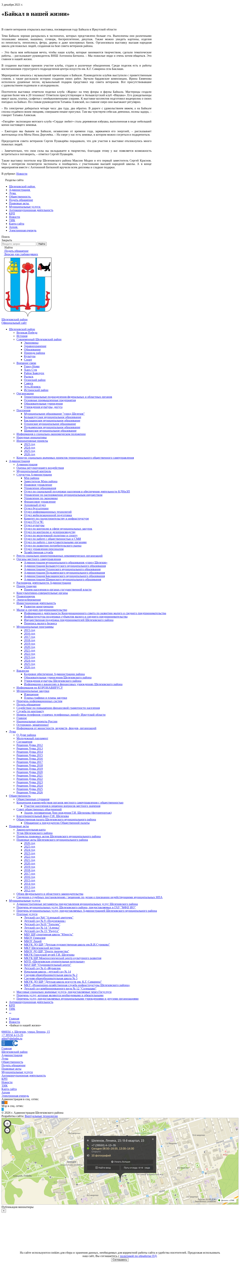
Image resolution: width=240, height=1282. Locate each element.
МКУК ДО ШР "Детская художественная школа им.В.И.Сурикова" (67, 944)
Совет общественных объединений (39, 809)
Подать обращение (28, 704)
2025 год (29, 451)
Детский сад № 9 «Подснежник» (45, 920)
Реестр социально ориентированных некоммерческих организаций (59, 555)
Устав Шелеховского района (34, 833)
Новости (21, 173)
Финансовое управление (40, 501)
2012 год (29, 890)
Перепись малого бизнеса (40, 623)
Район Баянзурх (34, 373)
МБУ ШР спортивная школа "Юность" (48, 934)
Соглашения (24, 741)
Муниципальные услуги (24, 900)
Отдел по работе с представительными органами (55, 542)
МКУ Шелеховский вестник (42, 948)
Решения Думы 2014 (29, 751)
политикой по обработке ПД (138, 1256)
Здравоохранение (35, 346)
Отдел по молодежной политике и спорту (51, 535)
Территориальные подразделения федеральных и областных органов (68, 396)
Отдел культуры (34, 525)
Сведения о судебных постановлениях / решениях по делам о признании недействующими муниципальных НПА (89, 897)
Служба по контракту (30, 711)
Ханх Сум (30, 369)
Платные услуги (27, 914)
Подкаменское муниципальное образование (52, 427)
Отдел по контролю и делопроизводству (50, 532)
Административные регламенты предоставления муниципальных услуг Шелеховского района (77, 904)
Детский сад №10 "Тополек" (42, 924)
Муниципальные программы (35, 626)
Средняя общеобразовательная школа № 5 (50, 978)
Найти (41, 243)
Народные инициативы (31, 437)
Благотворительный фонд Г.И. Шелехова (42, 816)
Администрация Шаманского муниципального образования (62, 579)
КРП (12, 1005)
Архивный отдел (35, 505)
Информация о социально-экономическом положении (51, 434)
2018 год (29, 640)
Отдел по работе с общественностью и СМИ (52, 538)
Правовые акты (19, 826)
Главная (7, 1048)
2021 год (29, 650)
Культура (29, 356)
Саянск (28, 383)
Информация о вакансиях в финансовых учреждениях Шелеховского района (73, 684)
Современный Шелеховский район (39, 339)
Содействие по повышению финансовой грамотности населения (58, 707)
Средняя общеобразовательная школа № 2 (50, 975)
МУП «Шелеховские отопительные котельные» (54, 961)
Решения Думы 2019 (29, 768)
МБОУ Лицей (33, 941)
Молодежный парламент (32, 738)
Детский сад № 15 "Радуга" (41, 931)
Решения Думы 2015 (29, 755)
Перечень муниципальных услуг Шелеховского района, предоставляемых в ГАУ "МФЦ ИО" (76, 907)
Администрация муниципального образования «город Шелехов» (65, 562)
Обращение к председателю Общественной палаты (57, 822)
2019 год (29, 643)
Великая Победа (26, 332)
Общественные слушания (32, 799)
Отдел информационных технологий (48, 511)
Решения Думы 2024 (29, 785)
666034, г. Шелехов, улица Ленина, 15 (26, 1031)
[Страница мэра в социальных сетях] (3, 1109)
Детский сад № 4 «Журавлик (42, 968)
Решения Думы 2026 (29, 792)
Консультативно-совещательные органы (42, 593)
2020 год (29, 647)
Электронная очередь (15, 1095)
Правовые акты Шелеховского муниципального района (52, 839)
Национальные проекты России (36, 721)
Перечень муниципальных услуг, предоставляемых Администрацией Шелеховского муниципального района (86, 910)
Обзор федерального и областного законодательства (49, 893)
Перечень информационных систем (39, 701)
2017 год (29, 636)
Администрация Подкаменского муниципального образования (64, 572)
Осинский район (35, 380)
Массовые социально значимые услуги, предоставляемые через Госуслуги (64, 991)
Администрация (19, 461)
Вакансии (22, 670)
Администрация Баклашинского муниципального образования (64, 576)
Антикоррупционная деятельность (31, 1002)
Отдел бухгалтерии (36, 508)
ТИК (12, 1008)
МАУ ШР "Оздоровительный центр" (47, 964)
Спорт (28, 359)
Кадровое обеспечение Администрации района (54, 674)
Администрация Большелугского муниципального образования (65, 565)
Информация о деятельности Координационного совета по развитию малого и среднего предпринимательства (95, 613)
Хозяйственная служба (38, 552)
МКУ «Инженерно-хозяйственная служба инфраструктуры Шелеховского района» (77, 985)
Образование (32, 349)
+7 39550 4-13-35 (12, 1035)
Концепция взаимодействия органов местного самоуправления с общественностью (69, 802)
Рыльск (28, 376)
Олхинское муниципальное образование (50, 423)
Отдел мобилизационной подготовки (48, 515)
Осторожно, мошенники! (32, 724)
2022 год (29, 653)
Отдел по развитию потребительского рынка (52, 545)
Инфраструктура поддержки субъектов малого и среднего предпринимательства (76, 616)
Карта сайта (9, 1089)
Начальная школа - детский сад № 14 (47, 971)
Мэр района (31, 478)
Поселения (23, 410)
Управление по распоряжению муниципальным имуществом (63, 494)
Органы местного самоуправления (38, 559)
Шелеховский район (22, 329)
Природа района (34, 352)
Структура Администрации (34, 474)
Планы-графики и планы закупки (45, 697)
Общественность (20, 795)
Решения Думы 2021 (29, 775)
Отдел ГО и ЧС (34, 522)
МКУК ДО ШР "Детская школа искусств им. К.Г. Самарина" (63, 981)
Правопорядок (25, 596)
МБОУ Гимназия (34, 937)
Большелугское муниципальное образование (52, 417)
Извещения (31, 694)
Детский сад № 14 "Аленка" (42, 927)
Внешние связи (26, 363)
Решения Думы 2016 (29, 758)
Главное (21, 718)
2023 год (29, 444)
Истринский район (36, 390)
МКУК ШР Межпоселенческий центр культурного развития (62, 958)
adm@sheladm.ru (12, 1038)
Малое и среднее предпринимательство (41, 609)
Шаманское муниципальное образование (50, 430)
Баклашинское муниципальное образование (52, 420)
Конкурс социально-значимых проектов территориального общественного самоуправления (75, 457)
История (21, 336)
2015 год (29, 630)
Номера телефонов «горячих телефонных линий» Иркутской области (61, 714)
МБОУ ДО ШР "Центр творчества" (46, 951)
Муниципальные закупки (32, 691)
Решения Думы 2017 (29, 762)
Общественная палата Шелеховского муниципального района (56, 819)
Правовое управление (38, 484)
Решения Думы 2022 (29, 778)
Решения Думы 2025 (29, 789)
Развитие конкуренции (38, 606)
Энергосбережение (28, 599)
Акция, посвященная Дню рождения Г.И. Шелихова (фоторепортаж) (68, 812)
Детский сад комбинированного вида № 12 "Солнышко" (60, 988)
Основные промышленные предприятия (50, 400)
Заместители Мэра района (40, 481)
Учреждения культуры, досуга (43, 407)
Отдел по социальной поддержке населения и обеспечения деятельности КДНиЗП (77, 491)
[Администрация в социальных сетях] (3, 1102)
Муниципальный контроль (33, 471)
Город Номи (32, 366)
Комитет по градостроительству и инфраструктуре (56, 518)
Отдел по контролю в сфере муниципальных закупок (58, 528)
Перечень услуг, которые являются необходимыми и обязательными (60, 995)
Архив (6, 1092)
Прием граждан (26, 586)
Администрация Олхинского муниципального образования (62, 569)
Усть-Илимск (32, 386)
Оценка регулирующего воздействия (40, 467)
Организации (25, 393)
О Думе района (26, 735)
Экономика (31, 342)
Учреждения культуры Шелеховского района (52, 680)
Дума (12, 731)
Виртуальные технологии (41, 1116)
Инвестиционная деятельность (36, 603)
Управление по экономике (41, 498)
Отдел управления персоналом (44, 549)
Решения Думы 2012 (29, 745)
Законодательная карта (31, 829)
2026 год (29, 454)
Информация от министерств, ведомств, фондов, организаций (56, 728)
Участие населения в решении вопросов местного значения (62, 806)
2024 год (29, 447)
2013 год (29, 887)
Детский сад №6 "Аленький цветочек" (49, 917)
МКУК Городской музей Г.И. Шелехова (49, 954)
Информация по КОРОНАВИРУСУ (39, 687)
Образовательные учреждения (43, 403)
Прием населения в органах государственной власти (58, 589)
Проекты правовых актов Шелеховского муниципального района (58, 836)
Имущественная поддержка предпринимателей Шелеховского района (68, 620)
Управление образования (40, 488)
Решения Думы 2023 (29, 782)
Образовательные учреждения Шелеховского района (58, 677)
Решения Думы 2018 (29, 765)
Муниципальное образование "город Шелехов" (54, 413)
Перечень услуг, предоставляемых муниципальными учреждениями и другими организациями (77, 998)
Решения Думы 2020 (29, 772)
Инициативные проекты (32, 440)
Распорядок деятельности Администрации (43, 582)
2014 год (29, 883)
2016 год (29, 633)
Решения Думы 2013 (29, 748)
